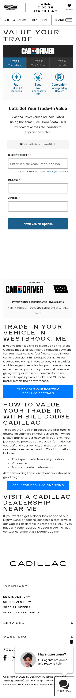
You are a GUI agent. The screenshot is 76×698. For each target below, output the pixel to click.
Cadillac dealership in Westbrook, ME (30, 361)
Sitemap (48, 676)
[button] (14, 20)
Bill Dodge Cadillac (42, 357)
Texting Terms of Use (16, 680)
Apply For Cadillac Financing (38, 485)
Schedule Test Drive (21, 612)
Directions (40, 20)
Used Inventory (17, 602)
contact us (11, 531)
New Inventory (16, 596)
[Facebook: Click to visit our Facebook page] (7, 658)
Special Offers (17, 607)
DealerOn (35, 676)
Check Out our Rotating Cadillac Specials (38, 391)
